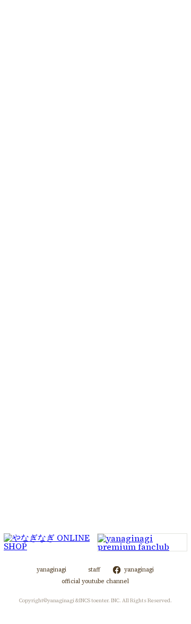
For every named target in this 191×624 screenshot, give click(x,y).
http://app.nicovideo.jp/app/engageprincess (89, 429)
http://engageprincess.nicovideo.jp (116, 392)
